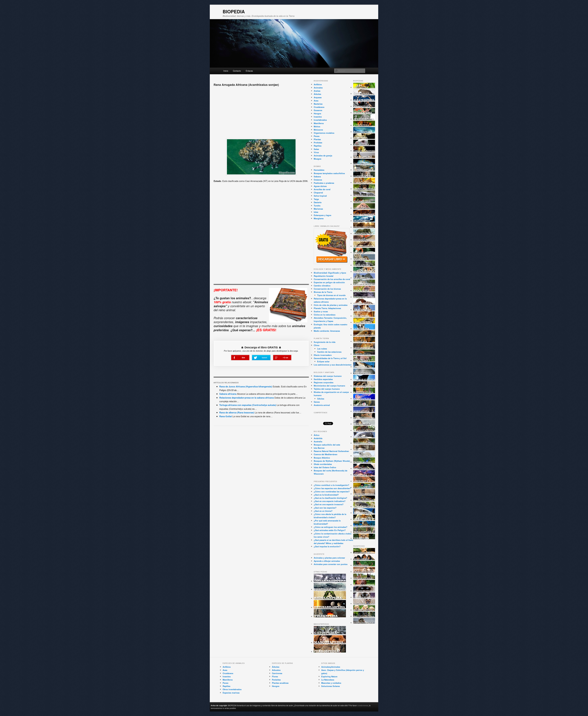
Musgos (317, 158)
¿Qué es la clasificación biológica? (330, 497)
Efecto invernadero (323, 355)
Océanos (318, 179)
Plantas (317, 139)
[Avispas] (364, 125)
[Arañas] (364, 106)
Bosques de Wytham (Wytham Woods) (332, 460)
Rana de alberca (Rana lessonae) (236, 412)
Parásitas (276, 679)
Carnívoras (277, 673)
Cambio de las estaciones (329, 351)
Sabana (317, 176)
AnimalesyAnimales (330, 666)
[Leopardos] (364, 347)
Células (320, 398)
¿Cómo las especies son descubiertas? (332, 488)
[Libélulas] (364, 354)
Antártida (318, 438)
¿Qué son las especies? (325, 507)
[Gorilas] (364, 265)
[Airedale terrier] (364, 552)
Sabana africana (227, 393)
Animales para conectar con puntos (330, 564)
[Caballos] (364, 157)
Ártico (316, 435)
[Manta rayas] (364, 379)
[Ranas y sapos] (364, 487)
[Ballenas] (364, 131)
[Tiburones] (364, 512)
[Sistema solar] (330, 607)
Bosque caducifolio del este (327, 444)
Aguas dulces (320, 186)
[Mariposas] (364, 392)
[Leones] (364, 341)
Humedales (319, 169)
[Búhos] (364, 138)
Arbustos (276, 670)
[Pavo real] (364, 462)
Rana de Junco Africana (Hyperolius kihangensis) (245, 386)
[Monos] (364, 405)
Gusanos (318, 110)
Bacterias (318, 103)
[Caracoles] (364, 182)
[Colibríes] (364, 201)
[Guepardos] (364, 271)
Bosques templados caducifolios (329, 173)
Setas (316, 149)
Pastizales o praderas (324, 182)
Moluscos (318, 129)
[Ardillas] (364, 112)
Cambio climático (322, 285)
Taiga (316, 199)
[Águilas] (364, 93)
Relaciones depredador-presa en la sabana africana (246, 397)
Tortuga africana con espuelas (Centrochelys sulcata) (247, 405)
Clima (316, 345)
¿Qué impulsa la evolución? (327, 546)
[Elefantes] (364, 233)
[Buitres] (364, 144)
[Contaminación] (330, 581)
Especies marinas (231, 692)
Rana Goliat (225, 416)
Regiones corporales (323, 382)
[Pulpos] (364, 474)
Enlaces (249, 70)
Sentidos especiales (323, 379)
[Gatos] (330, 633)
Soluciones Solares (330, 686)
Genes (317, 401)
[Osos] (364, 449)
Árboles (317, 94)
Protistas (318, 142)
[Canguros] (364, 176)
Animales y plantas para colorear (329, 557)
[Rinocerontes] (364, 493)
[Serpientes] (364, 506)
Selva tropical (320, 195)
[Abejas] (364, 87)
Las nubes (322, 348)
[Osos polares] (364, 455)
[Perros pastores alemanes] (364, 603)
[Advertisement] (261, 111)
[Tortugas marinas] (364, 525)
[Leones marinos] (364, 335)
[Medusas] (364, 398)
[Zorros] (364, 538)
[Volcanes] (330, 616)
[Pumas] (364, 481)
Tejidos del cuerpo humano (327, 388)
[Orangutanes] (364, 430)
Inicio (225, 70)
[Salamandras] (364, 500)
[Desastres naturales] (330, 589)
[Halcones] (364, 277)
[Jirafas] (364, 309)
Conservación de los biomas (327, 288)
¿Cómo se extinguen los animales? (330, 527)
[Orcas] (364, 436)
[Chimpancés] (364, 188)
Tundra (317, 205)
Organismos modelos (324, 132)
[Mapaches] (364, 385)
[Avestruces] (364, 119)
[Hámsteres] (364, 284)
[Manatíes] (364, 373)
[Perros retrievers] (364, 610)
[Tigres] (364, 519)
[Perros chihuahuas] (364, 571)
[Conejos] (364, 208)
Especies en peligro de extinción (329, 282)
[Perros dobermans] (364, 578)
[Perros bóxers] (364, 565)
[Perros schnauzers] (364, 622)
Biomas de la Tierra (323, 292)
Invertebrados (320, 119)
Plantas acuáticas (280, 682)
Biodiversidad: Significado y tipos (330, 272)
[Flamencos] (364, 252)
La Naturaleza (327, 679)
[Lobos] (364, 366)
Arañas (317, 90)
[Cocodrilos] (364, 195)
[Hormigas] (364, 303)
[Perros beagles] (364, 559)
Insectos (318, 116)
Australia (318, 441)
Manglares (319, 218)
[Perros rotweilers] (364, 616)
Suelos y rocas (321, 311)
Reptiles (317, 145)
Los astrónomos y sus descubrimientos (332, 364)
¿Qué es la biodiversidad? (326, 494)
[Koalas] (364, 316)
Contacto (237, 70)
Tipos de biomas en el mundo (331, 295)
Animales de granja (323, 155)
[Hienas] (364, 290)
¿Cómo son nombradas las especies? (332, 491)
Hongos (317, 113)
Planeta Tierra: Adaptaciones (327, 308)
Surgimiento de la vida (324, 342)
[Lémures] (364, 328)
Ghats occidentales (323, 464)
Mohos (317, 126)
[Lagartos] (364, 322)
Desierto (318, 202)
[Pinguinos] (364, 468)
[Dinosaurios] (364, 227)
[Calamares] (364, 163)
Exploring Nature (329, 676)
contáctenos (362, 705)
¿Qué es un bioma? (323, 510)
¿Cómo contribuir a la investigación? (331, 485)
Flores (275, 676)
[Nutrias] (364, 424)
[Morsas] (364, 411)
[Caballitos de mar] (364, 150)
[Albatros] (364, 100)
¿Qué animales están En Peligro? (330, 530)
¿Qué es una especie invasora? (328, 504)
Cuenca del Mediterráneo (325, 454)
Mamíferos (319, 123)
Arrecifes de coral (322, 189)
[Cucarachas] (364, 214)
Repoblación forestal (323, 275)
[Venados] (364, 532)
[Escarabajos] (364, 239)
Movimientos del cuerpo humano (329, 385)
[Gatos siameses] (364, 597)
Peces (316, 136)
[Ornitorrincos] (364, 443)
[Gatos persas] (364, 590)
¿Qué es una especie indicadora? (329, 501)
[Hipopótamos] (364, 297)
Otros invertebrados (232, 689)
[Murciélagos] (364, 417)
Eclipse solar (323, 361)
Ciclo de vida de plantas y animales (330, 305)
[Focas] (364, 258)
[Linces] (364, 360)
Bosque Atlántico (322, 457)
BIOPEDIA (234, 11)
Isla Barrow (319, 447)
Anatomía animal (322, 405)
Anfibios (318, 84)
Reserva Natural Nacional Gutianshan (331, 451)
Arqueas (318, 97)
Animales (318, 87)
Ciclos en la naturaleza (324, 314)
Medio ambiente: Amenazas (327, 330)
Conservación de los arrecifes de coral (332, 279)
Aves (316, 100)
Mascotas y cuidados (331, 682)
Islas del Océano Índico (325, 467)
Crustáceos (319, 107)
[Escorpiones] (364, 246)
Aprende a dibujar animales (327, 560)
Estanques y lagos (322, 215)
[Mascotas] (330, 642)
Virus (316, 152)
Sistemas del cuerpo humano (328, 376)
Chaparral (318, 192)
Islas (316, 212)
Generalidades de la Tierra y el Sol (330, 358)
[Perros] (330, 651)
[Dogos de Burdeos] (364, 584)
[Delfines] (364, 220)
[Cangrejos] (364, 169)
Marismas (318, 208)
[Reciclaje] (330, 598)
